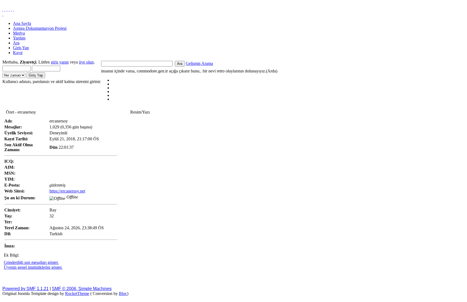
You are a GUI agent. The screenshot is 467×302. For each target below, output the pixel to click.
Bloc (123, 293)
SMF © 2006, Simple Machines (82, 288)
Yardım (19, 38)
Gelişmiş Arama (199, 63)
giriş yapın (60, 62)
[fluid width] (2, 9)
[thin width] (7, 9)
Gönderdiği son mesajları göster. (31, 262)
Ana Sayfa (22, 23)
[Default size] (11, 9)
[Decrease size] (13, 9)
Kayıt (17, 52)
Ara (16, 43)
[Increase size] (9, 9)
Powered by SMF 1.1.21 (25, 288)
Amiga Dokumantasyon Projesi (39, 28)
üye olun (86, 62)
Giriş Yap (21, 47)
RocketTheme (77, 293)
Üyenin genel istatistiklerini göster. (33, 267)
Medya (19, 33)
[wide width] (4, 9)
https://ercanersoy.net (67, 191)
